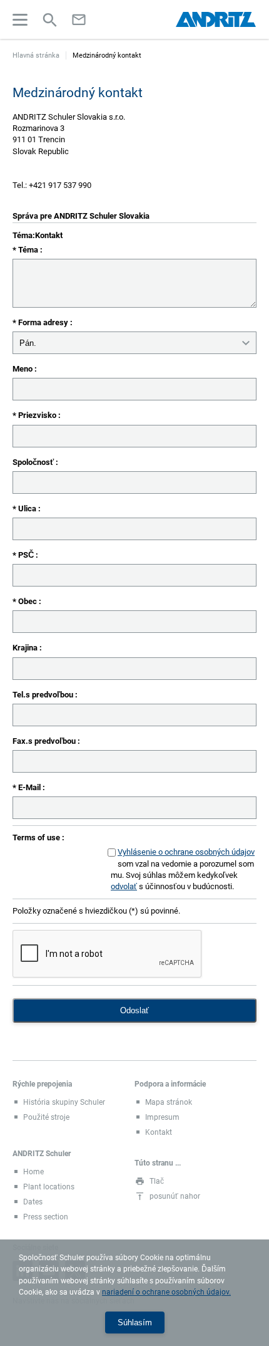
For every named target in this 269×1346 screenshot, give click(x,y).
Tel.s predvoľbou (44, 694)
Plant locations (48, 1186)
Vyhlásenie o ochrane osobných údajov (186, 852)
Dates (33, 1201)
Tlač (157, 1181)
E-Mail (30, 787)
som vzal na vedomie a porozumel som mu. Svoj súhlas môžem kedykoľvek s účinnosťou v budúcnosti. (183, 869)
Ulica (28, 508)
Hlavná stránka (36, 55)
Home (33, 1171)
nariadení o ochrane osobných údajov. (166, 1292)
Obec (28, 601)
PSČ (27, 555)
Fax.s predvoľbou (45, 741)
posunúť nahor (175, 1196)
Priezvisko (38, 415)
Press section (45, 1217)
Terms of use (37, 837)
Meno (23, 368)
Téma (29, 249)
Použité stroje (46, 1117)
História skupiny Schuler (64, 1102)
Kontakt (158, 1132)
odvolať (124, 886)
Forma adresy (44, 322)
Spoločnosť (34, 462)
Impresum (162, 1117)
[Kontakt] (78, 19)
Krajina (26, 647)
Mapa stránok (168, 1102)
